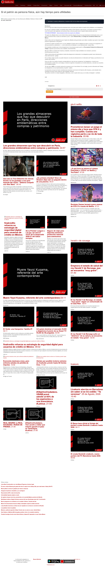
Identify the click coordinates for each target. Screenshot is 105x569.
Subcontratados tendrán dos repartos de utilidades (68, 33)
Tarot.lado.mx (77, 559)
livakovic (75, 364)
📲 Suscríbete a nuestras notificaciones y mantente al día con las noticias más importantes (66, 21)
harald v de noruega (80, 240)
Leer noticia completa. (74, 97)
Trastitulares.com (51, 564)
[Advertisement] (35, 206)
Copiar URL (49, 91)
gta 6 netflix (76, 104)
